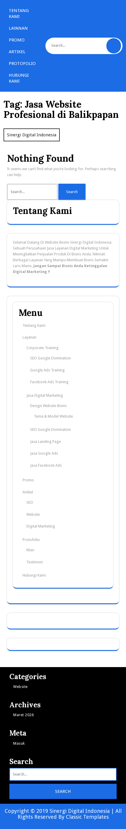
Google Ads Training (47, 370)
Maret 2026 (23, 715)
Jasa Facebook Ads (46, 465)
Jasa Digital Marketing (44, 395)
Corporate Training (42, 348)
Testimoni (34, 562)
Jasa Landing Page (45, 441)
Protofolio (22, 63)
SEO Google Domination (50, 358)
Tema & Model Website (53, 416)
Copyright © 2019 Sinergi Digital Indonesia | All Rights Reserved (63, 814)
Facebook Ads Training (49, 382)
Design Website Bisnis (48, 405)
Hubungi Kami (19, 78)
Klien (30, 550)
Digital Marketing (40, 526)
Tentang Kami (19, 13)
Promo (17, 40)
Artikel (17, 51)
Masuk (19, 743)
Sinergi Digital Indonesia (31, 135)
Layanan (18, 28)
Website (33, 514)
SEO (29, 502)
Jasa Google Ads (44, 453)
